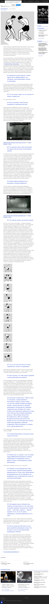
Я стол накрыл (40, 32)
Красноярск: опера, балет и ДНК (39, 582)
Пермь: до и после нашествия (39, 584)
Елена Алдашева (6, 589)
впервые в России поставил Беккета (12, 63)
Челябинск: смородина (38, 576)
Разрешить (18, 5)
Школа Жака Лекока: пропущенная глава (41, 571)
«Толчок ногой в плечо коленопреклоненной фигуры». (14, 215)
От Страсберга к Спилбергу (5, 563)
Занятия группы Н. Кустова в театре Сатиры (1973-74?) (14, 142)
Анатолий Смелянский (23, 589)
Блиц (25, 1)
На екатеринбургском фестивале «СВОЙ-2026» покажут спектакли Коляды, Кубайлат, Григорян (43, 44)
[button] (18, 268)
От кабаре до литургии (42, 30)
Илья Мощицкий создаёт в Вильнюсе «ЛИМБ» (43, 53)
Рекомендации (30, 1)
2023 (3, 590)
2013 (19, 590)
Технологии (37, 1)
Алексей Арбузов (7, 590)
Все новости (40, 55)
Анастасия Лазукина (13, 590)
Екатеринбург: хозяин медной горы (40, 586)
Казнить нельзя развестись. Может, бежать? (43, 35)
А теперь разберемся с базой (28, 563)
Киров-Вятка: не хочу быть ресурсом (40, 577)
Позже (13, 5)
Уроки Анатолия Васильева (38, 573)
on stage (23, 590)
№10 (21, 590)
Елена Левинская (4, 8)
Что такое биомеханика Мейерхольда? (11, 551)
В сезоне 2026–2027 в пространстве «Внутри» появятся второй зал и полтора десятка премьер (42, 49)
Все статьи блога (41, 38)
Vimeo (10, 143)
